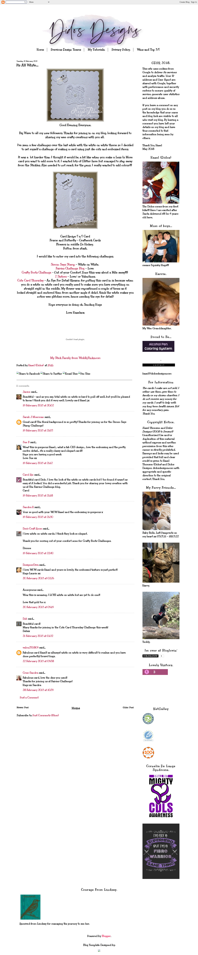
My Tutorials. (96, 49)
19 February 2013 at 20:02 (38, 405)
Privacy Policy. (121, 49)
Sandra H (28, 507)
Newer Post (23, 707)
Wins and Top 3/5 (148, 49)
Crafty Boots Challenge (37, 272)
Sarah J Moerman (33, 417)
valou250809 (31, 647)
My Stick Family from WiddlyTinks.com (75, 358)
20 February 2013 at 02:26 (38, 578)
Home (40, 49)
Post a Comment (29, 697)
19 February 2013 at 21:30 (38, 517)
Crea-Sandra (30, 672)
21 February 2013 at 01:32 (38, 636)
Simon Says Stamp (63, 264)
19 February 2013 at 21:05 (38, 430)
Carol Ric (28, 474)
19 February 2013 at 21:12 (38, 463)
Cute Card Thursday (30, 280)
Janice (26, 391)
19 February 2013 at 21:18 (38, 495)
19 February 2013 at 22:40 (38, 553)
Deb (25, 618)
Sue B (26, 442)
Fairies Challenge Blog (70, 268)
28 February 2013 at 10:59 (38, 690)
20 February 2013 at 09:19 (38, 607)
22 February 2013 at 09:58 (38, 661)
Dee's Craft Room (32, 528)
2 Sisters (61, 276)
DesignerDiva (31, 564)
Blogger (106, 936)
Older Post (128, 707)
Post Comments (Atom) (46, 715)
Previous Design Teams (66, 49)
